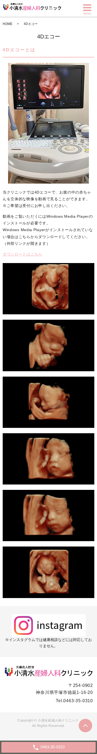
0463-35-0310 (78, 700)
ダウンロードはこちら (22, 254)
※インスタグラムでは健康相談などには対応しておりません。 (48, 643)
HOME (7, 24)
